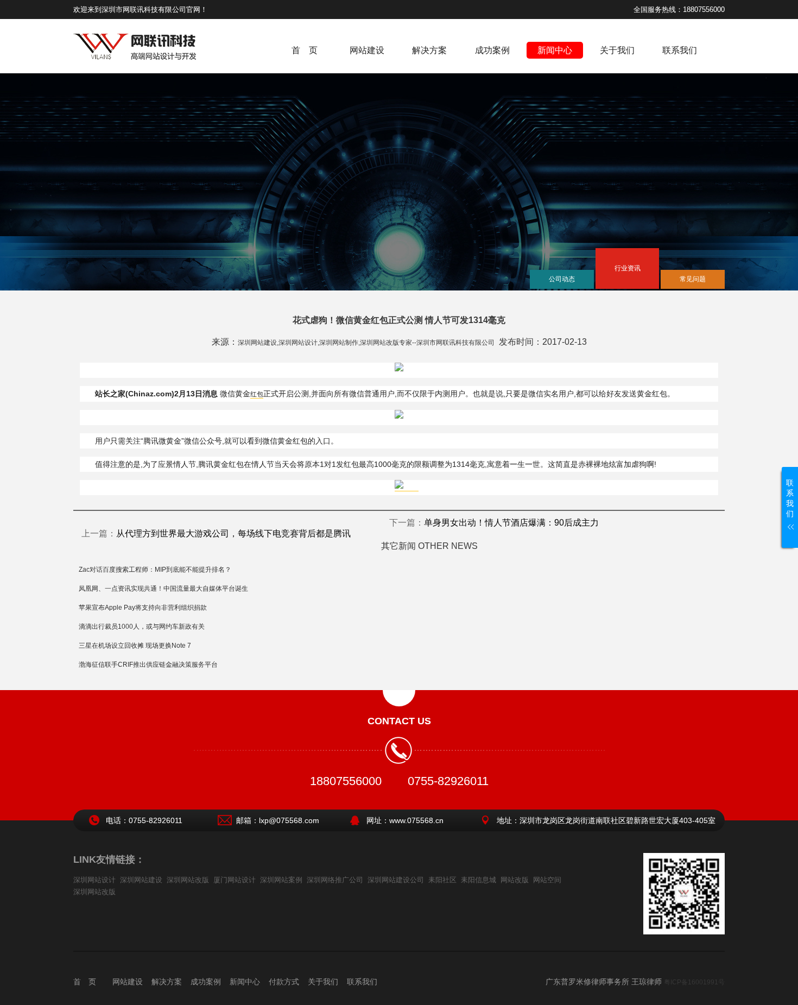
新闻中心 (554, 50)
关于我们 (617, 50)
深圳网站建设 (141, 880)
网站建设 (367, 50)
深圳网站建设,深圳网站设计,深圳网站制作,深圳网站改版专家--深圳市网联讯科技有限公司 (366, 342)
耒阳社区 (442, 880)
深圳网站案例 (281, 880)
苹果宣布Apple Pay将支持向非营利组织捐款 (143, 607)
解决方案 (429, 50)
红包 (256, 394)
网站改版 (515, 880)
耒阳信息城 (478, 880)
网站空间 (547, 880)
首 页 (305, 50)
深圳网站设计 (94, 880)
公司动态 (562, 279)
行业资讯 (628, 268)
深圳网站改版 (188, 880)
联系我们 (679, 50)
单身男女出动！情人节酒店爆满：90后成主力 (511, 522)
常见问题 (693, 279)
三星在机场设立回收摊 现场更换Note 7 (135, 645)
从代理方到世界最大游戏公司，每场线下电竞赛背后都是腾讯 (233, 533)
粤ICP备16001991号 (694, 982)
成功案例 (492, 50)
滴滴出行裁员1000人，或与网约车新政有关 (142, 626)
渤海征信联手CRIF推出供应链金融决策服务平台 (148, 664)
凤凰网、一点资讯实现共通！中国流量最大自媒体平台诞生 (163, 588)
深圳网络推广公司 (335, 880)
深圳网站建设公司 (396, 880)
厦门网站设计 (234, 880)
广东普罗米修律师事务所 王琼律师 (604, 981)
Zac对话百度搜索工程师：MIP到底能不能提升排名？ (155, 569)
